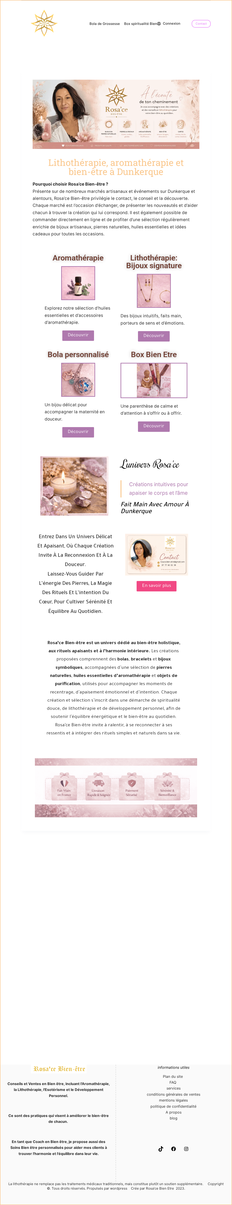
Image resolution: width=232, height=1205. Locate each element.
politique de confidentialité (173, 1106)
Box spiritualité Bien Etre (144, 24)
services (174, 1088)
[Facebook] (173, 1150)
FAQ (173, 1082)
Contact (201, 23)
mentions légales (173, 1100)
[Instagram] (186, 1150)
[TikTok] (161, 1150)
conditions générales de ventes (173, 1094)
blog (173, 1118)
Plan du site (173, 1076)
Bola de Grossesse (104, 24)
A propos (173, 1112)
